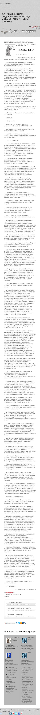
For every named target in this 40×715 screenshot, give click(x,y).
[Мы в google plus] (13, 713)
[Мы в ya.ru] (21, 713)
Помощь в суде (15, 14)
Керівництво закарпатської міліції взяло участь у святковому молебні (11, 690)
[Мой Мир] (23, 623)
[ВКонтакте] (17, 623)
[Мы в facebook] (19, 713)
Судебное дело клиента (16, 639)
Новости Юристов (20, 41)
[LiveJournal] (25, 623)
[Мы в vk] (10, 713)
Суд (3, 14)
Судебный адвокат (5, 3)
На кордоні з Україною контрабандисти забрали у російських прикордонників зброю (11, 679)
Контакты (7, 21)
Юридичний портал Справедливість (25, 589)
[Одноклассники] (21, 623)
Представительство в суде (16, 16)
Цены (26, 19)
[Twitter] (19, 623)
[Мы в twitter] (16, 713)
